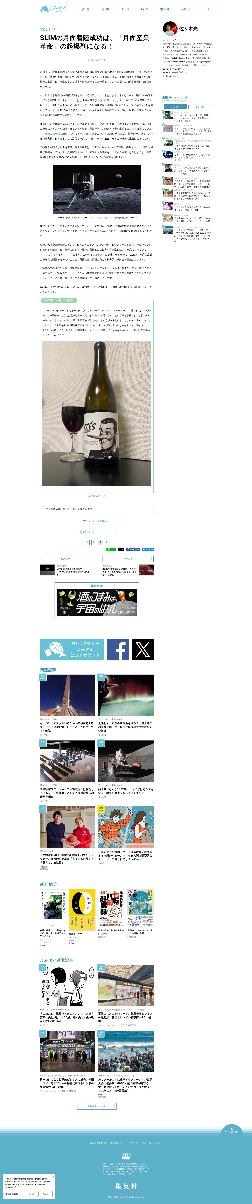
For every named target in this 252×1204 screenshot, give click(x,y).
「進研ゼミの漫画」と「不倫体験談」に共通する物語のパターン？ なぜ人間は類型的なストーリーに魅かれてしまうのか (125, 855)
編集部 (164, 9)
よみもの (175, 106)
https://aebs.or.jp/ (126, 1174)
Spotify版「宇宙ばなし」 (174, 69)
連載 (105, 9)
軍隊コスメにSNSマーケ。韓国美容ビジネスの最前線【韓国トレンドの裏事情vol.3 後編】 (125, 1017)
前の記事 (65, 559)
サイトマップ (132, 1143)
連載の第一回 (52, 133)
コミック (200, 107)
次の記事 (128, 559)
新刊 (125, 9)
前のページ (88, 531)
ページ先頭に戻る (231, 1135)
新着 (85, 9)
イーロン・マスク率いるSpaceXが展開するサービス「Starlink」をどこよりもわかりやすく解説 (66, 727)
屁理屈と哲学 (75, 934)
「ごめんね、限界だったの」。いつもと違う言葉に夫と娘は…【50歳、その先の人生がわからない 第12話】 (67, 1017)
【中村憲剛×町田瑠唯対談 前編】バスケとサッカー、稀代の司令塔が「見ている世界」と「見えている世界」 (67, 859)
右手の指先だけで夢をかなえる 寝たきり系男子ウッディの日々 (52, 933)
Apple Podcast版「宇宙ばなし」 (177, 72)
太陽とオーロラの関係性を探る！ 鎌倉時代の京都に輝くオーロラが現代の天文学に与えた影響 (125, 727)
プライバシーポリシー (151, 1143)
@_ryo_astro (172, 76)
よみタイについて (98, 1143)
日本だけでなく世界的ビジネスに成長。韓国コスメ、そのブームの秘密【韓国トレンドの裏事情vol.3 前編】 (67, 1083)
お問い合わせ (116, 1143)
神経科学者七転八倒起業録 (111, 930)
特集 (145, 9)
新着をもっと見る (97, 1106)
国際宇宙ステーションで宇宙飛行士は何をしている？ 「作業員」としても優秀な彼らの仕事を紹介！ (67, 793)
